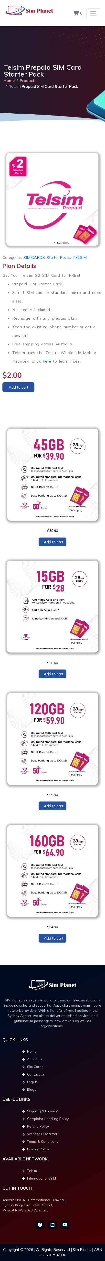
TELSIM (80, 257)
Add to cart (18, 387)
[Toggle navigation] (93, 13)
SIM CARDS (34, 257)
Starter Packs (59, 257)
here (47, 361)
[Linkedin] (52, 1224)
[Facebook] (40, 1224)
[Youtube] (65, 1224)
